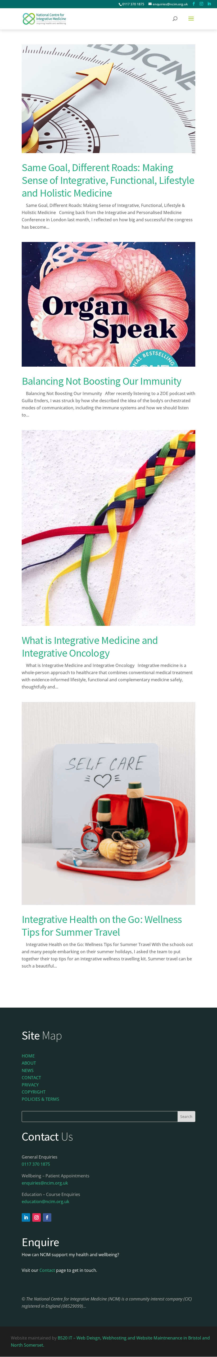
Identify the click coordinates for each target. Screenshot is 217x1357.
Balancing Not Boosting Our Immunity (101, 381)
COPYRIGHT (34, 1092)
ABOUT (29, 1063)
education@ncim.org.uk (45, 1201)
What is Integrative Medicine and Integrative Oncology (90, 647)
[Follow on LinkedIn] (26, 1217)
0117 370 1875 (133, 4)
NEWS (28, 1070)
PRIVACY (30, 1085)
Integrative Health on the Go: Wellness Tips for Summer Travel (102, 926)
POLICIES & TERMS (40, 1099)
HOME (28, 1056)
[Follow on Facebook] (47, 1217)
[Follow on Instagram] (36, 1217)
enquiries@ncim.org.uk (45, 1183)
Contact (47, 1270)
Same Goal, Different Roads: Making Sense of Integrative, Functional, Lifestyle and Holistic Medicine (108, 180)
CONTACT (31, 1078)
